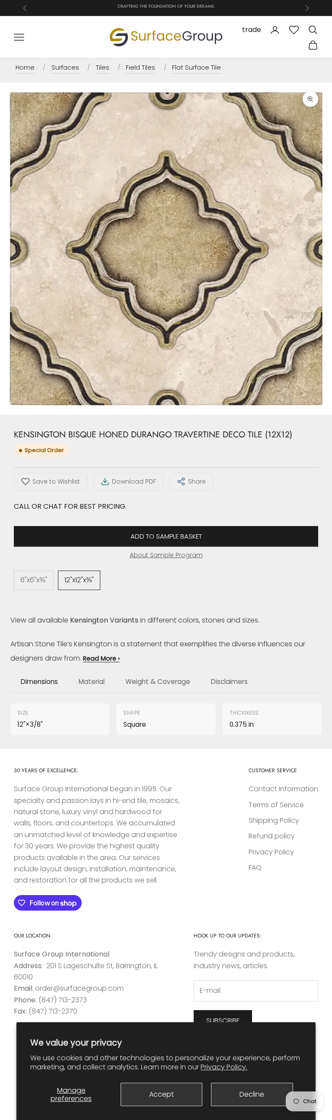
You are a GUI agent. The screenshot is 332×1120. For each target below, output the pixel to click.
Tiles (102, 67)
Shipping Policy (274, 820)
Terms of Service (276, 805)
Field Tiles (140, 67)
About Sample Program (166, 555)
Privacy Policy (271, 852)
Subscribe (222, 1020)
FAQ (255, 868)
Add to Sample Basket (166, 536)
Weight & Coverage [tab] (157, 681)
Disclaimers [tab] (229, 681)
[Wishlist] (294, 30)
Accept (161, 1094)
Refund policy (272, 836)
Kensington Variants (104, 620)
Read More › (101, 658)
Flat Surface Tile (196, 67)
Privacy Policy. (224, 1067)
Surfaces (65, 67)
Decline (251, 1094)
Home (25, 67)
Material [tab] (92, 681)
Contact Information (283, 789)
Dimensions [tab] (39, 681)
